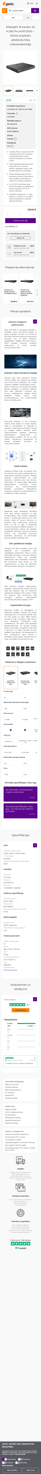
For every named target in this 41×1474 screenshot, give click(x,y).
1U (4, 944)
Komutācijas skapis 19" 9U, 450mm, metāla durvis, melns (20, 1149)
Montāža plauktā (10, 970)
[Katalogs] (4, 10)
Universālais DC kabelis (13, 1140)
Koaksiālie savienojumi (13, 1120)
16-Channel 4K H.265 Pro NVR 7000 (25, 682)
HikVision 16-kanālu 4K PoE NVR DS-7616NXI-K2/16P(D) (26, 292)
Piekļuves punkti (11, 1109)
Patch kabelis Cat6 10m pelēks (15, 1145)
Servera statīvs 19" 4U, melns (15, 1137)
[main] (8, 4)
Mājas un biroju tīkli (12, 1084)
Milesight (10, 139)
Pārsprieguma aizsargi (13, 1118)
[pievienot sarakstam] (34, 100)
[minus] (7, 215)
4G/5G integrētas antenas (14, 1112)
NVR (13, 18)
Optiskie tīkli (9, 1095)
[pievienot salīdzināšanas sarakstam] (30, 100)
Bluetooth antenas (11, 1123)
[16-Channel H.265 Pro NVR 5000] (10, 674)
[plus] (34, 215)
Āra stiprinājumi (10, 1115)
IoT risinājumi (9, 1093)
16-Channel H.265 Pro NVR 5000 (10, 682)
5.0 (10, 100)
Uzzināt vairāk (20, 1454)
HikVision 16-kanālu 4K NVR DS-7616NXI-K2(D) (10, 291)
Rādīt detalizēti (7, 1465)
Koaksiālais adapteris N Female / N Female (20, 1142)
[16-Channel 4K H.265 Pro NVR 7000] (25, 674)
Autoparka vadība (11, 1098)
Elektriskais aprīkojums (13, 1090)
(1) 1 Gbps (7, 877)
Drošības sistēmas (11, 1087)
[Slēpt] (35, 322)
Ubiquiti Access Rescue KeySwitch (17, 1134)
